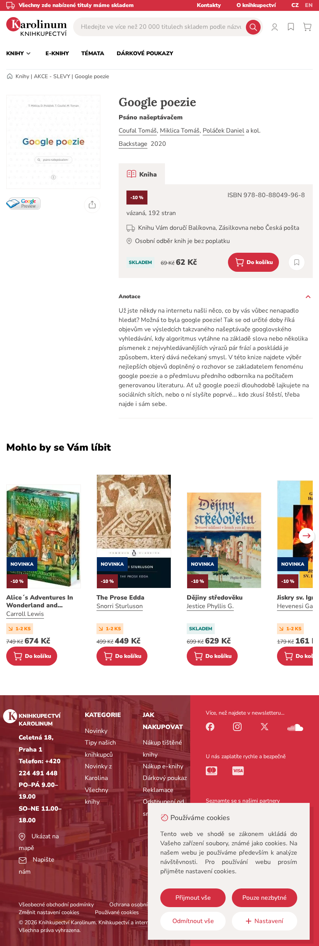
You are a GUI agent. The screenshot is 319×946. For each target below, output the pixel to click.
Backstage (133, 144)
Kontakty (209, 5)
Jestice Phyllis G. (210, 606)
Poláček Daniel (223, 130)
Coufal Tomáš (138, 130)
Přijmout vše (193, 898)
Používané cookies (117, 912)
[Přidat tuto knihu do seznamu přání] (296, 262)
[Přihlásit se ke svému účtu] (274, 26)
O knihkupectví (256, 5)
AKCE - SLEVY (52, 76)
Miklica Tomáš (180, 130)
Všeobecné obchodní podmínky (56, 904)
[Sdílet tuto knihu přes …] (92, 205)
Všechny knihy (96, 796)
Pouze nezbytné (264, 898)
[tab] (142, 173)
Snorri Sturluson (119, 606)
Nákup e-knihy (163, 766)
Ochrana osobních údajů (138, 904)
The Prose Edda (120, 598)
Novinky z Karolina (98, 772)
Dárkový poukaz (165, 778)
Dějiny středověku (215, 598)
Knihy (22, 76)
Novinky (96, 731)
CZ (295, 5)
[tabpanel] (216, 231)
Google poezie (92, 76)
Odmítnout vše (193, 921)
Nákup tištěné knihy (162, 748)
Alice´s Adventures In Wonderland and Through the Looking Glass (39, 601)
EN (309, 5)
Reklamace (158, 790)
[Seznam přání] (291, 26)
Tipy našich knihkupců (100, 748)
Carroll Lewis (25, 614)
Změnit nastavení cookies (49, 912)
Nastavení (268, 921)
